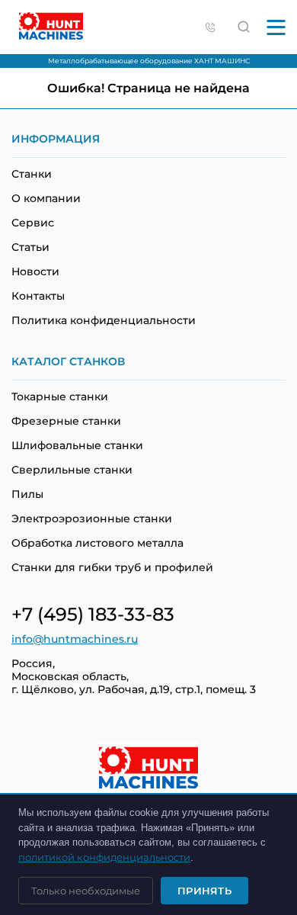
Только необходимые (85, 890)
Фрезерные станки (66, 421)
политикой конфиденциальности (104, 857)
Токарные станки (59, 396)
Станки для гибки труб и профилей (112, 567)
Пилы (27, 494)
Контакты (38, 296)
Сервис (32, 223)
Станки (31, 174)
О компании (46, 198)
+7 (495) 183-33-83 (92, 614)
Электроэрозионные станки (91, 518)
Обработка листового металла (97, 543)
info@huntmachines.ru (74, 639)
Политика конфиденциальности (103, 320)
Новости (35, 271)
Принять (204, 890)
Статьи (30, 247)
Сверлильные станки (72, 470)
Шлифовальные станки (77, 445)
